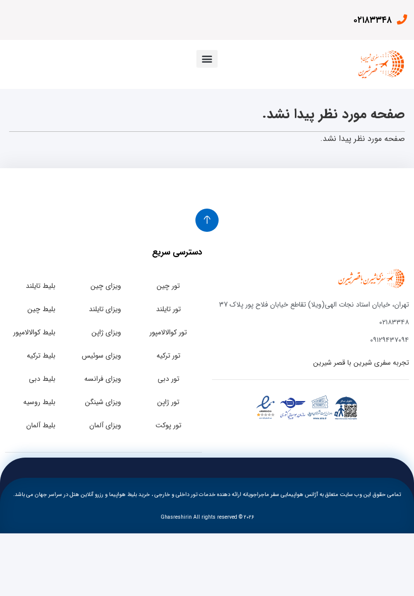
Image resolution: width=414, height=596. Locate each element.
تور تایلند (168, 309)
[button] (207, 58)
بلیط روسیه (39, 402)
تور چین (168, 285)
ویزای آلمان (105, 425)
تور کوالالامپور (168, 332)
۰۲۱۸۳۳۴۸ (372, 20)
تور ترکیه (168, 355)
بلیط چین (41, 309)
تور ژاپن (168, 402)
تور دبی (168, 378)
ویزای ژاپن (106, 332)
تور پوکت (168, 425)
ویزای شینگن (103, 402)
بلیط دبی (42, 378)
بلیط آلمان (41, 425)
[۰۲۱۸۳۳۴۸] (401, 20)
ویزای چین (105, 285)
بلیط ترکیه (41, 355)
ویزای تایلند (105, 309)
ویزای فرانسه (102, 378)
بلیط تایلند (41, 285)
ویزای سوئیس (101, 355)
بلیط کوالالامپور (34, 332)
